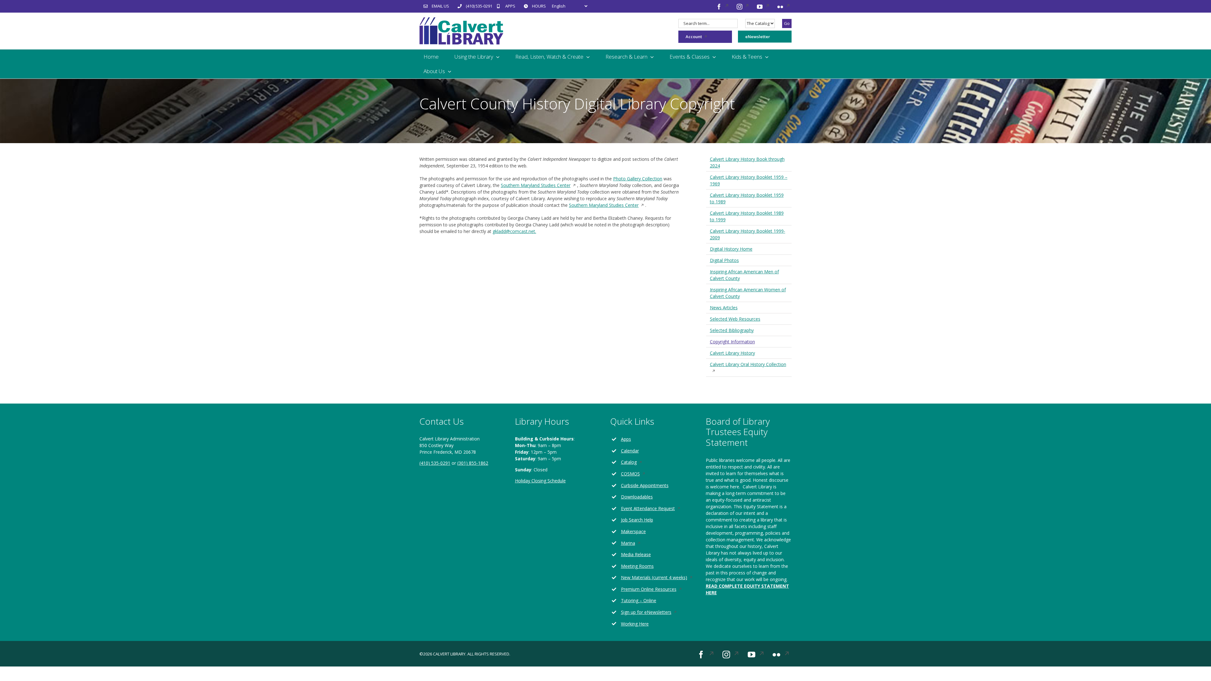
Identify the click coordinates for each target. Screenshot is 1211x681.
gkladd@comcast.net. (514, 231)
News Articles (724, 308)
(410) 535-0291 (434, 463)
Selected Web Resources (735, 319)
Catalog (636, 462)
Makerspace (633, 531)
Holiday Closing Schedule (540, 481)
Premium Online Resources (656, 589)
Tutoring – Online (638, 600)
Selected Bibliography (732, 330)
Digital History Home (731, 249)
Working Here (635, 624)
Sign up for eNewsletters (654, 612)
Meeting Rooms (637, 566)
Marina (636, 543)
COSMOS (638, 474)
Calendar (630, 451)
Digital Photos (724, 260)
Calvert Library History (732, 353)
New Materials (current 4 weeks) (658, 577)
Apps (626, 439)
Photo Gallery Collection (637, 179)
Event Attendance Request (655, 508)
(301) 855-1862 (472, 463)
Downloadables (637, 497)
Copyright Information (732, 342)
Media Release (636, 554)
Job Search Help (637, 520)
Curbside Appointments (645, 485)
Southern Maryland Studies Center (539, 185)
